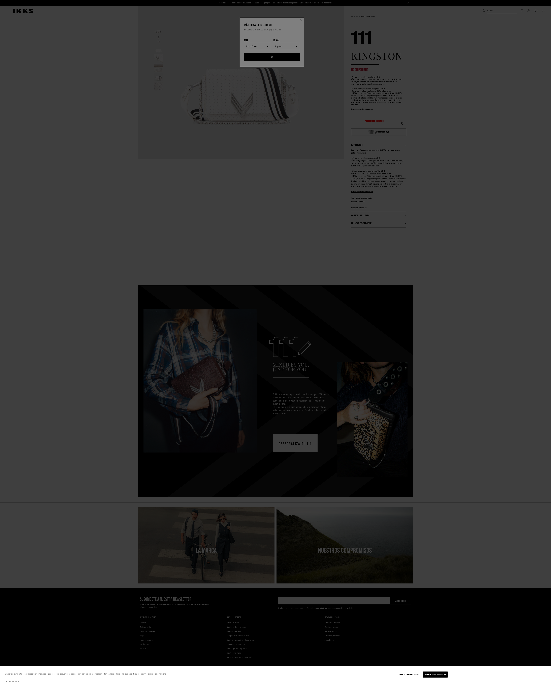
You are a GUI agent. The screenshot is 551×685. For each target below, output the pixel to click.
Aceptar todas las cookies (435, 674)
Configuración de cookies (410, 674)
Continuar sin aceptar (12, 681)
